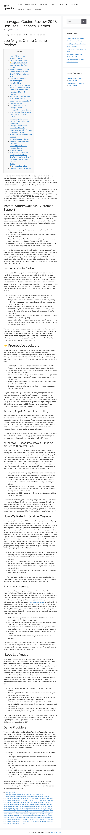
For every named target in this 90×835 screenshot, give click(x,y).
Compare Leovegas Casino (19, 139)
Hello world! (73, 80)
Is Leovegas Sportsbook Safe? (20, 101)
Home (20, 4)
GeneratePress (56, 832)
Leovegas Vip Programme (19, 119)
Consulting (43, 4)
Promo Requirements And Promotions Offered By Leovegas (19, 92)
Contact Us (37, 9)
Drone (61, 4)
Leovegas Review (16, 103)
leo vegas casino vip (37, 602)
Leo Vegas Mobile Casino (19, 60)
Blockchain (74, 4)
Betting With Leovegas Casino (20, 110)
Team (29, 9)
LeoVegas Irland (10, 792)
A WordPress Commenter (75, 78)
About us (21, 9)
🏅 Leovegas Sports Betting (19, 166)
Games (12, 164)
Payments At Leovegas (18, 78)
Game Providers (15, 83)
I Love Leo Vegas (16, 81)
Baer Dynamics (9, 7)
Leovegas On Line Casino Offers (21, 168)
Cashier (12, 117)
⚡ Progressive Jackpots (18, 63)
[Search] (83, 21)
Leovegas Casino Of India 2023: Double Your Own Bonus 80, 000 (25, 794)
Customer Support (16, 150)
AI (67, 4)
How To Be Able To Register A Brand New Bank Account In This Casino (20, 159)
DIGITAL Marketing (31, 4)
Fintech (53, 4)
